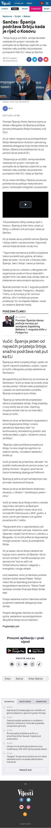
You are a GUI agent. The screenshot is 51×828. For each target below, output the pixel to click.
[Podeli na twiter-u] (34, 59)
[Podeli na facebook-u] (29, 59)
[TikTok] (39, 664)
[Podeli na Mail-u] (45, 59)
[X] (18, 664)
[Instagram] (32, 664)
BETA (10, 108)
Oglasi (29, 3)
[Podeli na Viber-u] (40, 59)
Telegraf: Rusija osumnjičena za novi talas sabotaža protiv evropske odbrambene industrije (27, 759)
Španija (19, 678)
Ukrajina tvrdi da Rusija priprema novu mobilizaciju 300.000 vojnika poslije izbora (27, 747)
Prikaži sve (25, 770)
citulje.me (19, 3)
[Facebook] (11, 664)
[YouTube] (25, 664)
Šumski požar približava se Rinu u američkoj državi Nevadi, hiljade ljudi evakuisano (24, 736)
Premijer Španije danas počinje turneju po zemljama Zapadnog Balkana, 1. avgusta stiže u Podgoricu (31, 326)
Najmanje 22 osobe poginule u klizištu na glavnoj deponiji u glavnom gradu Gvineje (26, 711)
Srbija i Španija (35, 678)
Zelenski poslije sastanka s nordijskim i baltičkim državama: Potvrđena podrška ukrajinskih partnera (25, 723)
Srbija (7, 678)
